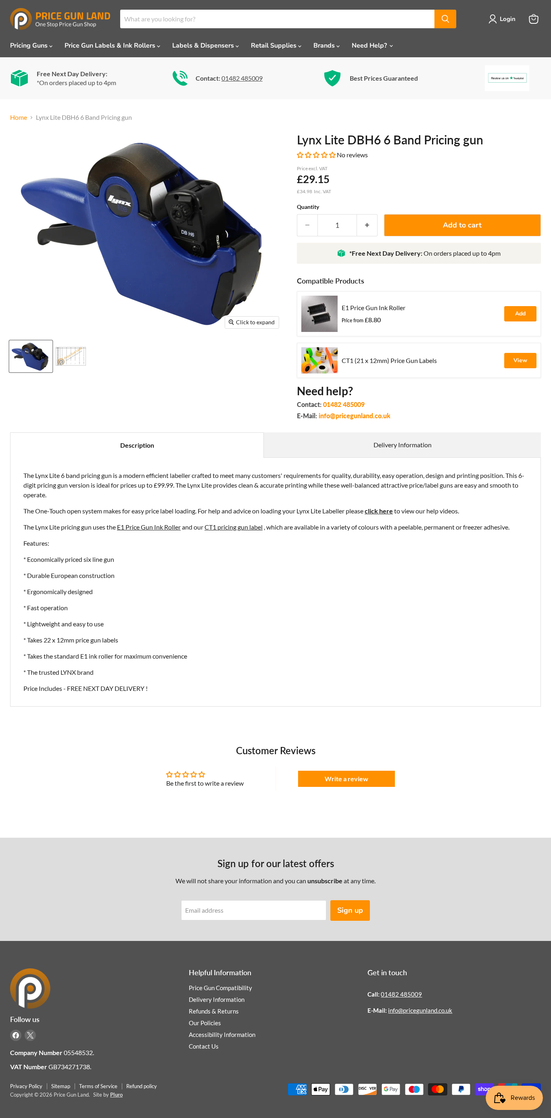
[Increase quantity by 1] (367, 225)
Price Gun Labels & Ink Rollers (111, 45)
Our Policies (205, 1022)
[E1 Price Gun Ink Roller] (319, 314)
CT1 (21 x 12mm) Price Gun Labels (389, 360)
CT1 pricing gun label (234, 527)
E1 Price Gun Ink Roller (373, 307)
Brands (324, 45)
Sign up (350, 910)
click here (379, 511)
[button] (317, 155)
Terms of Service (98, 1086)
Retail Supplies (274, 45)
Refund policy (141, 1086)
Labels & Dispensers (204, 45)
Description (137, 445)
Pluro (116, 1094)
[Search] (445, 19)
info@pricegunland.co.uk (354, 415)
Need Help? (370, 45)
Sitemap (60, 1086)
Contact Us (204, 1046)
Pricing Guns (29, 45)
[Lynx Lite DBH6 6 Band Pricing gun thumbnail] (30, 356)
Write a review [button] (346, 778)
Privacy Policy (26, 1086)
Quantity (308, 207)
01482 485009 (242, 78)
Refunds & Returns (214, 1011)
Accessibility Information (222, 1034)
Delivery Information (403, 444)
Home (18, 117)
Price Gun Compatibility (220, 987)
